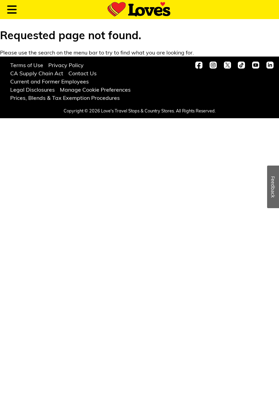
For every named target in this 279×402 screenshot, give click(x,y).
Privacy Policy (66, 64)
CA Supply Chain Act (36, 73)
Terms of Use (26, 64)
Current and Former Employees (49, 81)
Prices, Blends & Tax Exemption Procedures (65, 97)
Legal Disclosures (32, 89)
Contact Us (82, 73)
